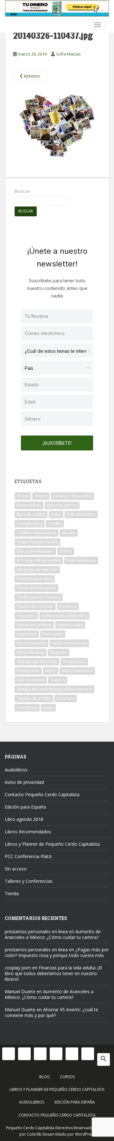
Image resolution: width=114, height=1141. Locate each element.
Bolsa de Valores (62, 505)
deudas (68, 532)
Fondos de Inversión (35, 606)
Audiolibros (16, 770)
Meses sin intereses (69, 643)
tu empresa (27, 707)
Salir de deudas (31, 680)
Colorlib (34, 1134)
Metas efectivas (30, 652)
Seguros (57, 680)
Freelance (68, 606)
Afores (23, 496)
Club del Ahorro (81, 514)
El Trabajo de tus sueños (39, 560)
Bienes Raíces (29, 505)
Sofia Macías (68, 54)
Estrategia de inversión (37, 569)
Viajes (48, 707)
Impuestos (26, 615)
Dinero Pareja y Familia (37, 542)
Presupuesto (28, 670)
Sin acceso (16, 869)
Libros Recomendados (28, 832)
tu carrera (65, 698)
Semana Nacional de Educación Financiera (54, 689)
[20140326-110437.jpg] (57, 127)
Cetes (56, 514)
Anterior (31, 76)
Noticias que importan (37, 661)
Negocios (58, 652)
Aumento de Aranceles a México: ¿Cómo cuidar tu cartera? (53, 934)
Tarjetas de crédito (34, 698)
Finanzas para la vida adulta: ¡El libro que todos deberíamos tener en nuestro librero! (53, 973)
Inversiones (52, 634)
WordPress (85, 1134)
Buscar (22, 191)
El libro (66, 551)
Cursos (67, 1076)
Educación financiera (35, 551)
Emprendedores (81, 560)
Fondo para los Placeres (38, 597)
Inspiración (27, 634)
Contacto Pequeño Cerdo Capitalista (42, 794)
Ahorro (41, 496)
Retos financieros (77, 670)
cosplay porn (18, 968)
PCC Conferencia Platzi (28, 856)
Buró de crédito (31, 514)
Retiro (50, 670)
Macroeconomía (31, 643)
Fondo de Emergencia (36, 588)
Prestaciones (74, 661)
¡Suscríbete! (57, 443)
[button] (103, 1059)
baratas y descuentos (72, 496)
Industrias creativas (34, 624)
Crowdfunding (29, 523)
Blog (44, 1076)
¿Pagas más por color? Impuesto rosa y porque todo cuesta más (57, 952)
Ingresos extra (70, 624)
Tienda (12, 893)
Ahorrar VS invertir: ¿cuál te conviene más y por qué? (51, 1012)
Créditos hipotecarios (36, 532)
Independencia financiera (64, 615)
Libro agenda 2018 (24, 819)
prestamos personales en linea (36, 931)
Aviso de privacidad (24, 782)
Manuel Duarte (20, 991)
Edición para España (25, 807)
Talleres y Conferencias (29, 881)
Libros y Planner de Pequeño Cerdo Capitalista (52, 844)
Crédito (55, 523)
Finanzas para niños (35, 578)
